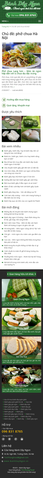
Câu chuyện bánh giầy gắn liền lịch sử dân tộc (21, 168)
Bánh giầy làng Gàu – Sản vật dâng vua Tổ (20, 192)
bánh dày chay (26, 416)
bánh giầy (20, 412)
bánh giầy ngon (32, 419)
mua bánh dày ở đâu (11, 409)
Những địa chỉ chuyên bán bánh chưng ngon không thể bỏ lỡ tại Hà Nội (21, 213)
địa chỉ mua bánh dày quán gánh (15, 400)
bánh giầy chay (26, 409)
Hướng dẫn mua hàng (18, 99)
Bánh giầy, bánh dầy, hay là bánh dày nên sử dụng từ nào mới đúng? (21, 152)
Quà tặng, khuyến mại (18, 105)
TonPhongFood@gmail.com (16, 457)
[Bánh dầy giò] (11, 122)
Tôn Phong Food (27, 470)
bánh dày (21, 419)
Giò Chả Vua (21, 357)
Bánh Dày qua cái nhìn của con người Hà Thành (22, 201)
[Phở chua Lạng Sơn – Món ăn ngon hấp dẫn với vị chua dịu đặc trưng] (21, 55)
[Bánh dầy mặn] (11, 135)
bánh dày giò (26, 407)
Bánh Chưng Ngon (21, 299)
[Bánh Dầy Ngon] (21, 6)
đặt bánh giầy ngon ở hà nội (13, 414)
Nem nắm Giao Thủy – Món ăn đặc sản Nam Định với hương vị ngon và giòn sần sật (21, 224)
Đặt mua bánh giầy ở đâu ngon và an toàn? (20, 183)
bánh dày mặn (25, 404)
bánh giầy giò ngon (10, 404)
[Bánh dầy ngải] (31, 122)
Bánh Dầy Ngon (21, 328)
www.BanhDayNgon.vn (16, 461)
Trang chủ (5, 26)
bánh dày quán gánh (11, 416)
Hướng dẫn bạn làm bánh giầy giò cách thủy (21, 180)
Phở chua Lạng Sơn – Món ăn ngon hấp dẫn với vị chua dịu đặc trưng (21, 72)
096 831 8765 (12, 431)
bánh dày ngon (9, 419)
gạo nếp (29, 402)
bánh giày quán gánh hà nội (13, 402)
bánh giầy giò (8, 412)
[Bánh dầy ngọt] (31, 135)
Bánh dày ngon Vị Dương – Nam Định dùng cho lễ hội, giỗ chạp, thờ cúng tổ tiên (22, 218)
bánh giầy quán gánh (11, 407)
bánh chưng (30, 414)
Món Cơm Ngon (21, 385)
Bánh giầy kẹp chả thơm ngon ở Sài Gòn (19, 177)
